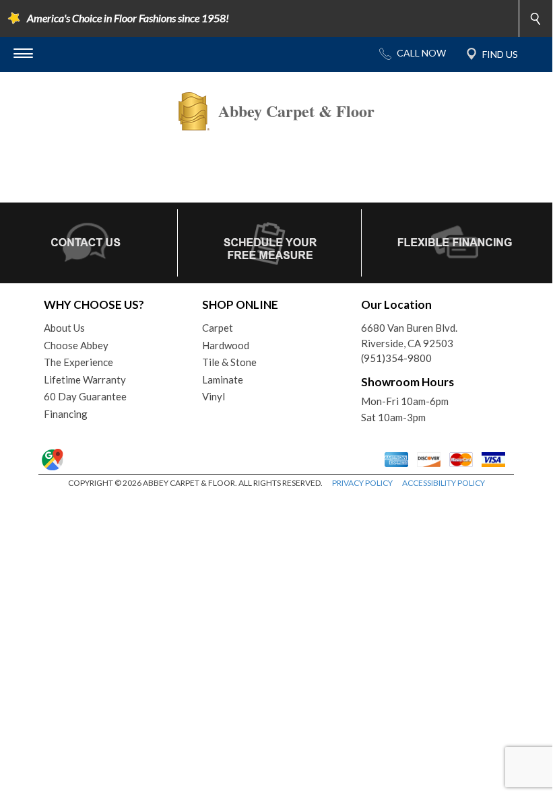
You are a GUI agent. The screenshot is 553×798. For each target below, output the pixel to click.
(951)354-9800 (396, 358)
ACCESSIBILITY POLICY (443, 483)
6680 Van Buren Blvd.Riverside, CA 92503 (409, 335)
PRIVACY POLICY (362, 483)
